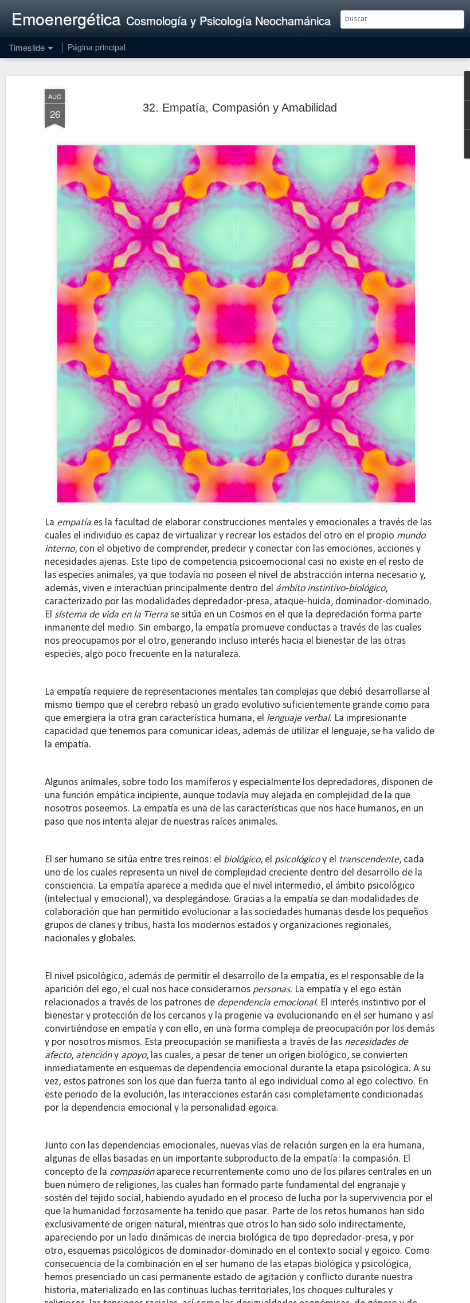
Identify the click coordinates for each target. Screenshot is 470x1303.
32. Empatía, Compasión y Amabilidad (240, 107)
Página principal (97, 47)
